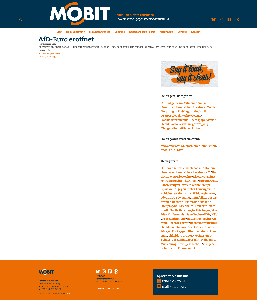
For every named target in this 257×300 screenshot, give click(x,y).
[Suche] (20, 19)
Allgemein (175, 103)
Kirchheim (186, 206)
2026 (164, 146)
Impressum (101, 288)
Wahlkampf (208, 239)
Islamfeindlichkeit (197, 202)
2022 (196, 146)
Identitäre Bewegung (175, 197)
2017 (180, 150)
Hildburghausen (204, 193)
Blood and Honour (203, 168)
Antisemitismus (194, 103)
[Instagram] (104, 272)
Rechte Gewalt (191, 115)
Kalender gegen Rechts (142, 31)
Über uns (119, 31)
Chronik (182, 31)
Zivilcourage (169, 244)
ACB (68, 293)
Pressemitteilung (174, 218)
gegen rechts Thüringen (194, 189)
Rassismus (194, 218)
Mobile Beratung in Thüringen (190, 210)
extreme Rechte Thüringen (179, 180)
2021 (204, 146)
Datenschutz (113, 288)
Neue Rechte (194, 214)
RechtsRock (169, 124)
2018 (172, 150)
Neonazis (178, 214)
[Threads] (116, 272)
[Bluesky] (98, 271)
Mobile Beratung (75, 31)
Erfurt (211, 176)
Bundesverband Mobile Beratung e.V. (186, 172)
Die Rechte (184, 176)
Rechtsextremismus (174, 120)
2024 (180, 146)
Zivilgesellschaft (190, 244)
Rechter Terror (179, 223)
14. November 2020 (47, 44)
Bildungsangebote (99, 31)
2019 (164, 150)
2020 (212, 146)
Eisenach (199, 176)
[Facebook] (110, 272)
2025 (172, 146)
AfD (163, 103)
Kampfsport (169, 206)
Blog (59, 31)
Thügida (173, 235)
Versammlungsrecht (185, 239)
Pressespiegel (170, 115)
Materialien (166, 31)
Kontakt (195, 31)
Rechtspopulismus (202, 120)
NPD (207, 214)
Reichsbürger (187, 124)
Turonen (187, 235)
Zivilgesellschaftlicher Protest (181, 128)
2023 (188, 146)
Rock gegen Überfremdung (190, 231)
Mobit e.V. (200, 111)
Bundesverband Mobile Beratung (183, 107)
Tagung (203, 124)
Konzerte (201, 206)
